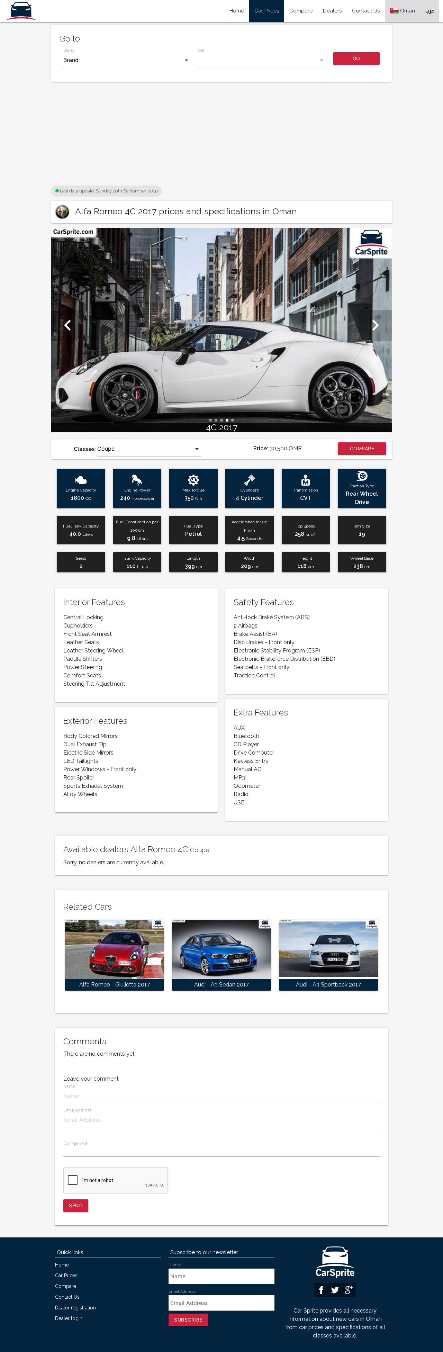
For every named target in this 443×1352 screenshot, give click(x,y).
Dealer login (68, 1318)
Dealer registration (75, 1308)
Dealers (332, 11)
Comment (75, 1143)
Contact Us (366, 11)
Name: (175, 1265)
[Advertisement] (221, 135)
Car (201, 50)
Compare (301, 11)
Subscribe (188, 1320)
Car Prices (266, 11)
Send (76, 1205)
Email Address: (183, 1292)
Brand (68, 50)
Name (69, 1086)
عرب (429, 11)
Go (356, 58)
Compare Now (362, 450)
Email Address (77, 1110)
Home (236, 11)
